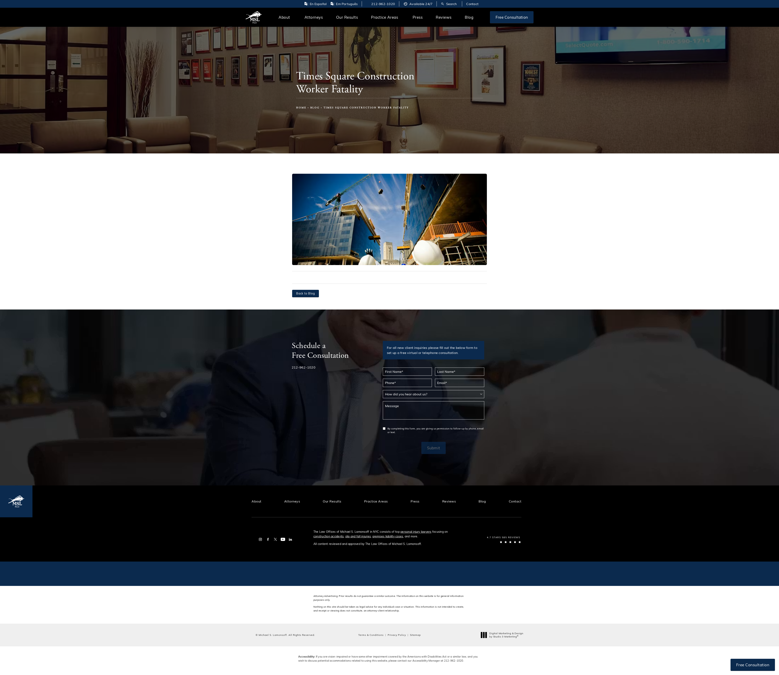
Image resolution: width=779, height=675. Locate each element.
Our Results (347, 17)
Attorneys (313, 17)
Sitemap (415, 634)
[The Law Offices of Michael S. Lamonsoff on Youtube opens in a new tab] (283, 539)
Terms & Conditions (371, 634)
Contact (472, 4)
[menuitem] (260, 539)
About (284, 17)
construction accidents (328, 536)
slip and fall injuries (358, 536)
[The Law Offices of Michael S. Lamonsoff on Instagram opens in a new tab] (260, 539)
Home (301, 107)
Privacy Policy (397, 634)
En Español (318, 4)
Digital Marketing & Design (506, 635)
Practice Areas (384, 17)
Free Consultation (512, 17)
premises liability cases (387, 536)
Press (418, 17)
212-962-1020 (453, 660)
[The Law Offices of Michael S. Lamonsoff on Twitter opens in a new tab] (275, 539)
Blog (469, 17)
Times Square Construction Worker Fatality (366, 107)
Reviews (444, 17)
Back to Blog (305, 293)
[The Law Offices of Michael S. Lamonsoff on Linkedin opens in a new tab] (290, 539)
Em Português (347, 4)
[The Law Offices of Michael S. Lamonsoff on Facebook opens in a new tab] (268, 539)
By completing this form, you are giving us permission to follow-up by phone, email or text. (435, 430)
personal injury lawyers (415, 532)
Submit (433, 447)
